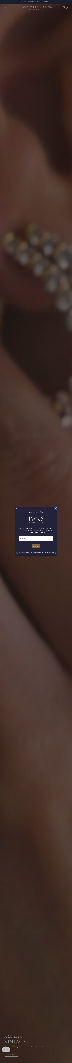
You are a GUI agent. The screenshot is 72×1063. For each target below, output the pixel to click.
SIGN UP (36, 546)
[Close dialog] (55, 508)
